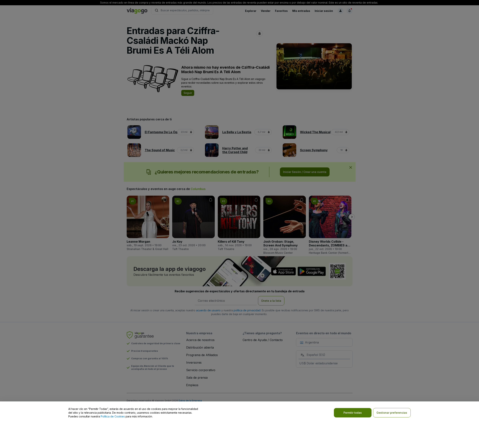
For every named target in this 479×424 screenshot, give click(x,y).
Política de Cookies (113, 416)
